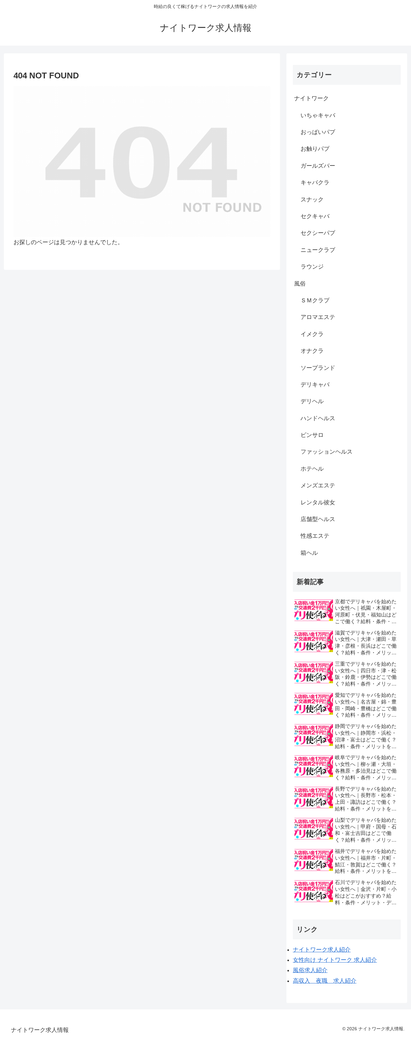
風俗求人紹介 (310, 970)
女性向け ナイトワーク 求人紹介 (335, 960)
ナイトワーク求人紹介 (322, 949)
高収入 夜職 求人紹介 (324, 981)
